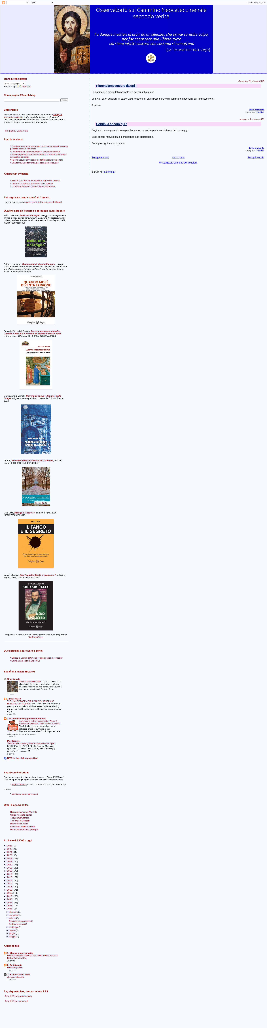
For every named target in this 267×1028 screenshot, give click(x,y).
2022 (10, 858)
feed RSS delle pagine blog (18, 996)
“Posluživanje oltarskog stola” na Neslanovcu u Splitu (31, 743)
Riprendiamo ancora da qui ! (116, 85)
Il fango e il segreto (24, 512)
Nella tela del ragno (30, 215)
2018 (10, 871)
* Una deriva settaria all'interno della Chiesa (31, 183)
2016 (10, 877)
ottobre (12, 918)
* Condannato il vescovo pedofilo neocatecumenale (35, 152)
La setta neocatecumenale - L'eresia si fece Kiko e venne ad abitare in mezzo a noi (32, 332)
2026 (10, 846)
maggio (13, 936)
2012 (10, 890)
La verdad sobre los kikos (22, 826)
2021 (10, 861)
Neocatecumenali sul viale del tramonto (32, 460)
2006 (10, 909)
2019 (10, 868)
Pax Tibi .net (13, 741)
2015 (10, 880)
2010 (10, 896)
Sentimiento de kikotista (30, 681)
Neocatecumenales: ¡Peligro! (24, 829)
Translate (26, 86)
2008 (10, 902)
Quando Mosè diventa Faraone (38, 264)
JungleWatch (14, 699)
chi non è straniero (15, 977)
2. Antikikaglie (14, 965)
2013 (10, 887)
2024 (10, 852)
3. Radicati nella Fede (18, 974)
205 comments (256, 109)
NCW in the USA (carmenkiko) (22, 758)
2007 (10, 905)
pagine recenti (18, 784)
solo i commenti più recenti (25, 794)
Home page (178, 157)
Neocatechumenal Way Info (23, 812)
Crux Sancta (13, 679)
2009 (10, 899)
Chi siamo (16, 131)
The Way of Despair (20, 821)
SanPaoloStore (35, 637)
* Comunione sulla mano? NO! (25, 661)
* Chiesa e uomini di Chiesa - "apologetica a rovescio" (36, 658)
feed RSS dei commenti (16, 1001)
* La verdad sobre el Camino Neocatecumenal (32, 186)
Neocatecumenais (19, 824)
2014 (10, 883)
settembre (14, 927)
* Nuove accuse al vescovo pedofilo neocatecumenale (36, 160)
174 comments (256, 148)
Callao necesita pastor (21, 815)
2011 (9, 893)
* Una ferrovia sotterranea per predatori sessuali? (34, 163)
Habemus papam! (15, 967)
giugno (12, 933)
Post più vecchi (256, 157)
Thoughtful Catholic (19, 818)
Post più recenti (100, 157)
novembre (14, 915)
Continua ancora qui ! (111, 124)
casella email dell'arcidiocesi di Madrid (43, 202)
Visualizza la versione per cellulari (178, 162)
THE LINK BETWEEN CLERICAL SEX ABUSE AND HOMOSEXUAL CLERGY (30, 702)
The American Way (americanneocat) (26, 718)
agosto (12, 930)
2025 (10, 849)
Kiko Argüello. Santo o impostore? (38, 575)
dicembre (13, 912)
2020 (10, 865)
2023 (10, 855)
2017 (10, 874)
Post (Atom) (108, 172)
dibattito (260, 112)
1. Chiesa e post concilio (20, 953)
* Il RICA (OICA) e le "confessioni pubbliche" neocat (35, 181)
